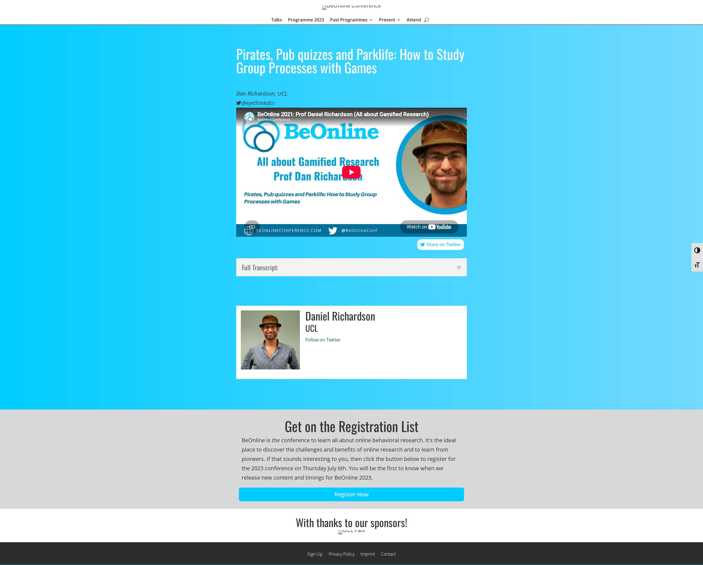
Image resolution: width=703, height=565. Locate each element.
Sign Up (315, 553)
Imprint (368, 553)
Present (387, 20)
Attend (414, 20)
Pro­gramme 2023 (306, 20)
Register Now (351, 494)
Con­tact (388, 553)
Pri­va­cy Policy (342, 553)
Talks (276, 20)
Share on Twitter (443, 244)
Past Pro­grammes (348, 20)
